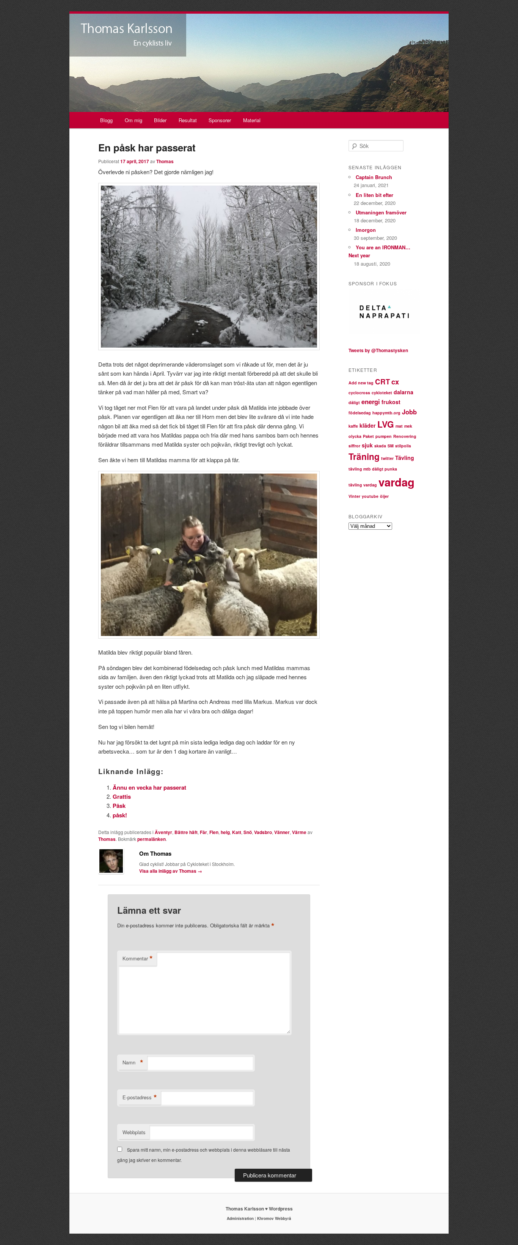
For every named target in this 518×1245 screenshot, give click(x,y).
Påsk (119, 805)
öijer (384, 496)
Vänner (282, 832)
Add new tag (361, 383)
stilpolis (403, 446)
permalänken (151, 839)
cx (395, 381)
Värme (299, 832)
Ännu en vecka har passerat (149, 787)
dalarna (403, 392)
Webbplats (134, 1132)
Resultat (188, 120)
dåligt (354, 402)
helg (225, 832)
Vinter (354, 496)
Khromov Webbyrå (274, 1218)
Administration (240, 1218)
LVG (385, 424)
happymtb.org (386, 413)
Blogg (106, 120)
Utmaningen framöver (381, 212)
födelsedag (359, 413)
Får (203, 832)
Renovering (404, 436)
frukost (390, 402)
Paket (368, 436)
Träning (364, 456)
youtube (370, 496)
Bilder (160, 120)
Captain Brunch (374, 177)
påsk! (120, 815)
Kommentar (137, 958)
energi (370, 401)
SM (391, 446)
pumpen (383, 436)
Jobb (409, 411)
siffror (354, 446)
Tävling (404, 457)
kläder (367, 425)
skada (380, 446)
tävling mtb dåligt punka (372, 469)
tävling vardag (362, 485)
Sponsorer (220, 120)
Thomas (165, 161)
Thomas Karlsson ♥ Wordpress (259, 1208)
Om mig (133, 120)
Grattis (122, 796)
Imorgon (366, 229)
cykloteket (382, 392)
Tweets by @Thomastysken (378, 350)
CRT (382, 381)
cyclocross (359, 392)
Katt (236, 832)
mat (399, 426)
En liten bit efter (374, 194)
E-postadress (139, 1097)
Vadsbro (263, 832)
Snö (247, 832)
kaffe (353, 426)
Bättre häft (186, 832)
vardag (396, 482)
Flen (213, 832)
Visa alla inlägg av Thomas (170, 870)
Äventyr (163, 832)
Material (252, 120)
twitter (387, 458)
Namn (132, 1062)
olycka (354, 436)
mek (408, 426)
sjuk (367, 445)
